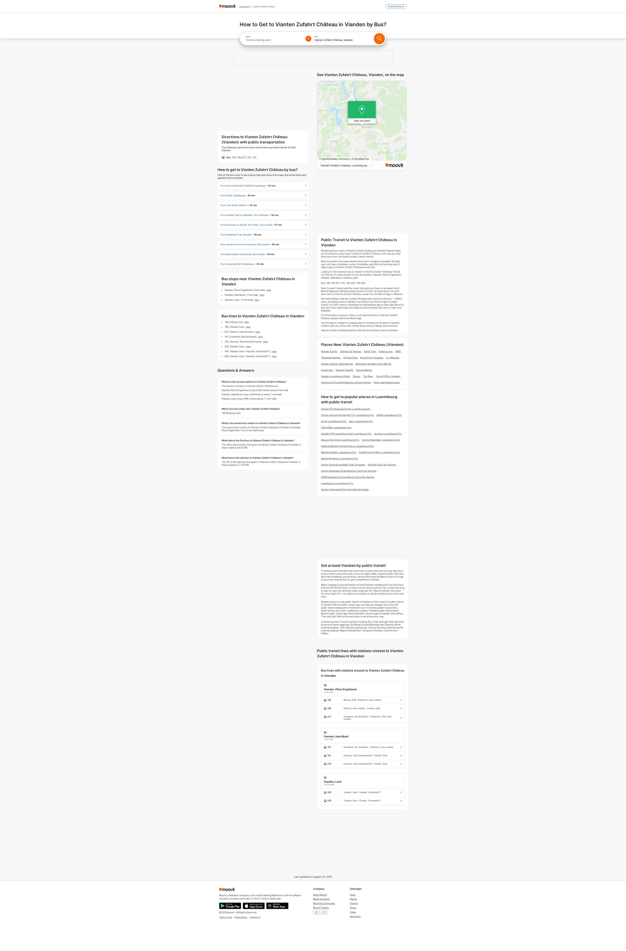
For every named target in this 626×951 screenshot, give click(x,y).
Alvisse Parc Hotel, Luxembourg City (340, 440)
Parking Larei (385, 351)
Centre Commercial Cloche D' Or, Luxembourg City (347, 415)
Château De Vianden (350, 351)
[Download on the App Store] (254, 906)
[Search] (379, 38)
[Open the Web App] (277, 906)
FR (324, 912)
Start (248, 37)
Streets (354, 903)
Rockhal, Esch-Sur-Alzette (382, 465)
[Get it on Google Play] (230, 906)
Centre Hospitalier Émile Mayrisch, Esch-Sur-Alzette (348, 471)
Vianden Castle (329, 351)
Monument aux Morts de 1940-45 (373, 364)
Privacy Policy (241, 917)
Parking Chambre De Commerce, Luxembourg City (347, 446)
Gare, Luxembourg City (361, 421)
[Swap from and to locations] (308, 39)
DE (316, 912)
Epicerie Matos (364, 370)
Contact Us (255, 917)
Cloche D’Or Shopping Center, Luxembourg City (345, 409)
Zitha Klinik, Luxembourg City (336, 427)
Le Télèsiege (392, 357)
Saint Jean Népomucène (387, 382)
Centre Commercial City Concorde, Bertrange (345, 489)
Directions (355, 916)
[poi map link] (362, 126)
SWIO (398, 351)
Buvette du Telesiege (371, 357)
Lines (352, 895)
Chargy (356, 376)
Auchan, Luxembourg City (387, 434)
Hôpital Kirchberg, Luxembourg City (339, 458)
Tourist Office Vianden (388, 376)
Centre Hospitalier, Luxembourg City (381, 440)
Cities (353, 912)
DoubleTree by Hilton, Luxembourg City (379, 452)
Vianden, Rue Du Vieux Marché (337, 364)
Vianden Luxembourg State (335, 376)
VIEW (268, 290)
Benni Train (370, 351)
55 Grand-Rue (350, 357)
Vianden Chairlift (344, 370)
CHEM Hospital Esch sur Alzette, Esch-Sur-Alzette (347, 477)
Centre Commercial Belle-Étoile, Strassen (343, 465)
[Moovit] (227, 6)
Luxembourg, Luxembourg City (337, 483)
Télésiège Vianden (331, 357)
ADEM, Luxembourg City (389, 415)
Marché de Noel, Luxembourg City (338, 452)
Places (353, 899)
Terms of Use (225, 917)
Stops (353, 907)
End (316, 37)
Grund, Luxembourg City (333, 421)
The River (368, 376)
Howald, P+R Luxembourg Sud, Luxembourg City (346, 434)
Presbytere (327, 370)
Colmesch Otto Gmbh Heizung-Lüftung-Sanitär (346, 382)
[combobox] (274, 40)
